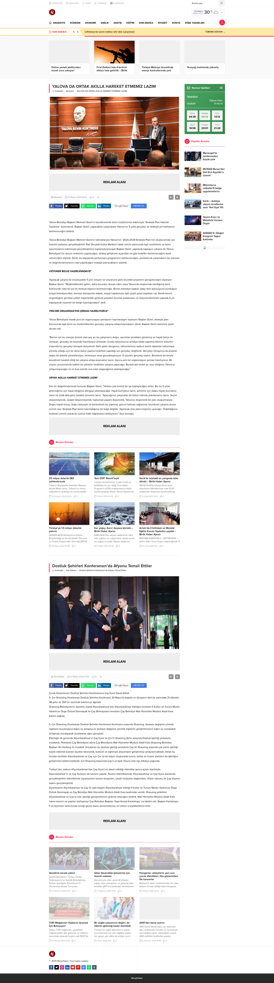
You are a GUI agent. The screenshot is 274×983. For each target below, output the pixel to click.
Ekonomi (70, 91)
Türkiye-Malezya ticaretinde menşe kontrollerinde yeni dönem (157, 70)
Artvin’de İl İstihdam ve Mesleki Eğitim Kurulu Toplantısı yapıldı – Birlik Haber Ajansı (157, 531)
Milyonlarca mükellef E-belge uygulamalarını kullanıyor (212, 189)
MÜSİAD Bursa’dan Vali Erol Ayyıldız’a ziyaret (214, 172)
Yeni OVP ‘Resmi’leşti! (106, 478)
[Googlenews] (83, 967)
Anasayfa (59, 91)
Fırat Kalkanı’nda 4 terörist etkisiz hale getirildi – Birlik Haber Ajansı (112, 70)
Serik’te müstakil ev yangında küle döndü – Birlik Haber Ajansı (158, 480)
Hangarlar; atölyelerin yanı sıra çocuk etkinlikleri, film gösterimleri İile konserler (158, 876)
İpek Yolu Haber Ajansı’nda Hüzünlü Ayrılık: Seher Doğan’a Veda (119, 31)
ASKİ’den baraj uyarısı (152, 922)
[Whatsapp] (89, 967)
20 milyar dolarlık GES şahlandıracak (61, 480)
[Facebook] (51, 967)
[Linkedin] (67, 967)
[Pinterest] (78, 967)
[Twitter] (56, 967)
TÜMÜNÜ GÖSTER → (215, 32)
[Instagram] (62, 967)
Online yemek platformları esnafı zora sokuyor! (66, 69)
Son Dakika (71, 570)
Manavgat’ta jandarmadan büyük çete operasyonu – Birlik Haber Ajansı (214, 159)
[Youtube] (73, 967)
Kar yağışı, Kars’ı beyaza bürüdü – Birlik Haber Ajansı (113, 530)
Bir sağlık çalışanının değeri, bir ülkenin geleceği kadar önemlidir (112, 924)
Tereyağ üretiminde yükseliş (203, 67)
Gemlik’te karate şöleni (62, 873)
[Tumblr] (94, 967)
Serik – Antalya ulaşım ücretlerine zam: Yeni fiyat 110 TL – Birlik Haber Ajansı (213, 207)
